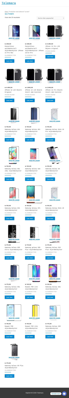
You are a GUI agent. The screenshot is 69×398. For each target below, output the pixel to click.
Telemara (9, 3)
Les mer (9, 61)
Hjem (6, 11)
